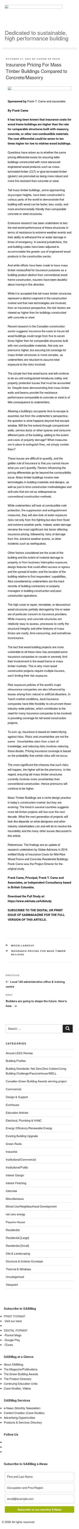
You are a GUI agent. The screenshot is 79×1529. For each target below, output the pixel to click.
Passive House (15, 1222)
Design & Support (17, 1097)
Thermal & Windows (18, 1269)
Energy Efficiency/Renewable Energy (29, 1128)
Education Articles (17, 1112)
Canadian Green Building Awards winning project (36, 1081)
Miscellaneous (22, 945)
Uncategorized (15, 1277)
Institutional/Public (17, 1167)
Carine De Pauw (48, 58)
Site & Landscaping (18, 1253)
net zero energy (15, 1214)
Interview (11, 1191)
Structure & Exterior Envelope (24, 1261)
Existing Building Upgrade (22, 1136)
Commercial (13, 1089)
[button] (39, 48)
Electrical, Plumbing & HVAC (24, 1120)
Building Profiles (16, 1061)
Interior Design (15, 1175)
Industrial (11, 1152)
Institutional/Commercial (21, 1159)
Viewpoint (12, 1285)
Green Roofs (14, 1144)
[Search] (68, 1029)
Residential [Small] (17, 1245)
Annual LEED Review (19, 1053)
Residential (13, 1230)
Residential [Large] (17, 1238)
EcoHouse (12, 1105)
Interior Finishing (16, 1183)
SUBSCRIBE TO (19, 910)
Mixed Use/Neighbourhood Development (31, 1206)
